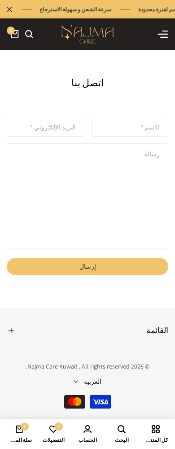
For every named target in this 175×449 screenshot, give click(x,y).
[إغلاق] (11, 9)
